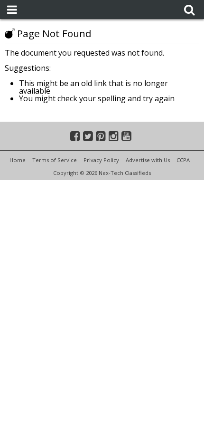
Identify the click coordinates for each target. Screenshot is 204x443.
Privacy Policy (101, 160)
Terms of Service (54, 160)
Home (17, 160)
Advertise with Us (148, 160)
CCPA (183, 160)
